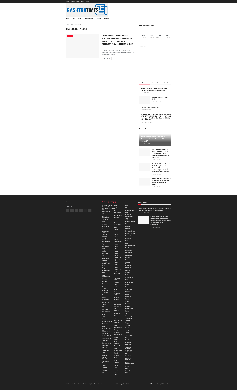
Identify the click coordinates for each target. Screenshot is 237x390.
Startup (127, 304)
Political (127, 226)
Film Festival (117, 212)
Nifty (115, 374)
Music (115, 358)
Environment (106, 350)
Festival (116, 208)
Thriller (127, 325)
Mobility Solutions (117, 342)
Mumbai (116, 355)
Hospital (116, 282)
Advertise (72, 1)
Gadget (116, 229)
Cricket (104, 304)
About (67, 1)
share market (129, 277)
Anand (104, 239)
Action (104, 214)
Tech (79, 18)
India (115, 289)
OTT (126, 219)
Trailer (127, 330)
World (127, 366)
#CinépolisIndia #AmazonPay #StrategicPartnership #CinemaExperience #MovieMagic (109, 208)
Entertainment (88, 18)
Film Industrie (118, 215)
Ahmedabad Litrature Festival (105, 233)
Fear (103, 372)
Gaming (116, 237)
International (117, 304)
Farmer (104, 365)
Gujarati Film (117, 257)
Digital (104, 326)
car (103, 286)
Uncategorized (130, 340)
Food (115, 220)
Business (70, 36)
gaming (116, 234)
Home (68, 18)
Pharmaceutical (130, 221)
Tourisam (128, 328)
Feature (116, 205)
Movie (115, 348)
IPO (115, 315)
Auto (103, 256)
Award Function (106, 263)
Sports (127, 299)
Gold (115, 249)
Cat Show (105, 292)
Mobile (116, 337)
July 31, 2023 (116, 47)
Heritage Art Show (117, 279)
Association (105, 253)
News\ (115, 370)
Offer (126, 208)
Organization (129, 216)
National (116, 362)
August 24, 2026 (157, 174)
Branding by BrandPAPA (123, 384)
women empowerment (129, 362)
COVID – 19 (105, 302)
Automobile (105, 258)
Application (105, 246)
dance (104, 319)
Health (116, 262)
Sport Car (128, 296)
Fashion (104, 367)
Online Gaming (129, 210)
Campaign (105, 284)
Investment (117, 313)
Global (116, 246)
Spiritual (127, 292)
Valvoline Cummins (128, 347)
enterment (105, 345)
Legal (115, 325)
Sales (127, 260)
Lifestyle (99, 18)
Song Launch (129, 289)
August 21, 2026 (157, 186)
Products (128, 238)
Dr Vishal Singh (106, 328)
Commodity (105, 299)
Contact (87, 1)
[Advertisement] (155, 64)
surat (127, 311)
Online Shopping (128, 213)
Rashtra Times (107, 47)
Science (127, 272)
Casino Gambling (105, 289)
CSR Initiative (106, 312)
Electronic (105, 340)
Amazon (104, 236)
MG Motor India (118, 334)
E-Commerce (106, 331)
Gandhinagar (118, 241)
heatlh (116, 276)
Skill (126, 279)
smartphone (129, 282)
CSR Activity (105, 309)
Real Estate (128, 248)
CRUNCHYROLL (78, 24)
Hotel (115, 284)
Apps (103, 248)
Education (105, 333)
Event (103, 352)
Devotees (105, 324)
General (116, 244)
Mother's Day (118, 346)
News (73, 18)
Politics (127, 228)
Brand (104, 272)
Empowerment (106, 343)
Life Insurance (118, 327)
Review (106, 18)
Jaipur (115, 318)
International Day (117, 307)
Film (115, 210)
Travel (127, 332)
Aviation (104, 260)
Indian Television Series (117, 293)
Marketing (117, 332)
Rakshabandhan (130, 245)
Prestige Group (130, 231)
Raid (126, 243)
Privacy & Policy (80, 1)
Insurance (117, 302)
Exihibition (105, 355)
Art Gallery (105, 251)
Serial (127, 275)
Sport (127, 294)
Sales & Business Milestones (128, 264)
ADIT (103, 221)
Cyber (103, 316)
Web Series (128, 356)
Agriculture (105, 226)
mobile (116, 339)
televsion (128, 320)
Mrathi (116, 353)
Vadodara (128, 344)
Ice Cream (117, 287)
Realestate (128, 250)
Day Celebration (107, 321)
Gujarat (116, 251)
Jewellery (116, 322)
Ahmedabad (105, 229)
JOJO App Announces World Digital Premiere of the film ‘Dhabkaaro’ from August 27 (153, 139)
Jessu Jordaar (118, 320)
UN (126, 337)
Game (115, 232)
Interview (116, 310)
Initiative (116, 299)
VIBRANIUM (128, 351)
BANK (103, 265)
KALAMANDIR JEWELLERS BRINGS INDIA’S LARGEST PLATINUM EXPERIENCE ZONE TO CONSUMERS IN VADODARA (161, 153)
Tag (72, 24)
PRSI (126, 240)
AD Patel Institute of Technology (105, 218)
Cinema (104, 295)
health (116, 264)
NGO (115, 372)
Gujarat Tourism (116, 254)
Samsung (128, 267)
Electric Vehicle (106, 336)
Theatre (127, 323)
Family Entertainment (106, 358)
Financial (116, 217)
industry (116, 297)
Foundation (117, 225)
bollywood (105, 268)
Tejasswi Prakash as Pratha (149, 107)
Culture (104, 314)
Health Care (117, 269)
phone (127, 224)
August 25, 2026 (146, 143)
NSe (126, 205)
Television (128, 318)
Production (128, 236)
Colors (104, 297)
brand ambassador (106, 275)
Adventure (105, 224)
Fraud (115, 227)
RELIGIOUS (128, 255)
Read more (107, 58)
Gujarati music (118, 260)
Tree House (128, 335)
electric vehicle (106, 338)
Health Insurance (117, 272)
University (128, 342)
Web (126, 353)
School (127, 270)
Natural (116, 365)
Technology (129, 316)
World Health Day (129, 371)
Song (126, 287)
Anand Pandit (106, 241)
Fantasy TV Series (105, 362)
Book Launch (106, 270)
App (103, 244)
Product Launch (130, 233)
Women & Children (128, 359)
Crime (104, 307)
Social (127, 284)
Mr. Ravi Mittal (118, 350)
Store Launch (129, 308)
